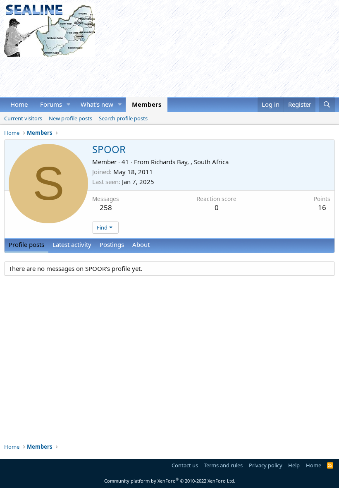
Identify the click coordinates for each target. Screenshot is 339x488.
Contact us (185, 465)
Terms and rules (223, 465)
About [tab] (141, 244)
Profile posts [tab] (26, 244)
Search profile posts (123, 118)
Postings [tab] (112, 244)
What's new (97, 104)
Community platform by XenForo (169, 481)
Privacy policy (265, 465)
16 (322, 207)
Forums (51, 104)
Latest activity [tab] (72, 244)
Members (146, 104)
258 (106, 207)
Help (294, 465)
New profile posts (70, 118)
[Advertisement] (154, 75)
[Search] (327, 104)
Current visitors (23, 118)
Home (19, 104)
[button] (68, 104)
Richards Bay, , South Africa (190, 162)
